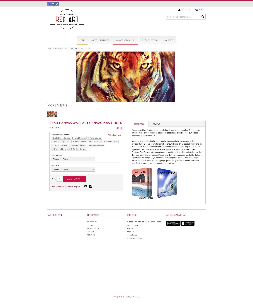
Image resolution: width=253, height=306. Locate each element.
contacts (168, 40)
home (82, 40)
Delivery (90, 225)
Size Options (57, 155)
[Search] (203, 17)
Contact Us (92, 222)
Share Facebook (91, 186)
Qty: (54, 179)
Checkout (91, 232)
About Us (91, 235)
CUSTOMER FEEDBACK (100, 40)
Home (49, 48)
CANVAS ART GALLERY (125, 40)
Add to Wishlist (58, 186)
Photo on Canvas (150, 40)
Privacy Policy (93, 228)
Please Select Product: (61, 135)
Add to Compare (73, 186)
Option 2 (55, 165)
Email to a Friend (85, 186)
